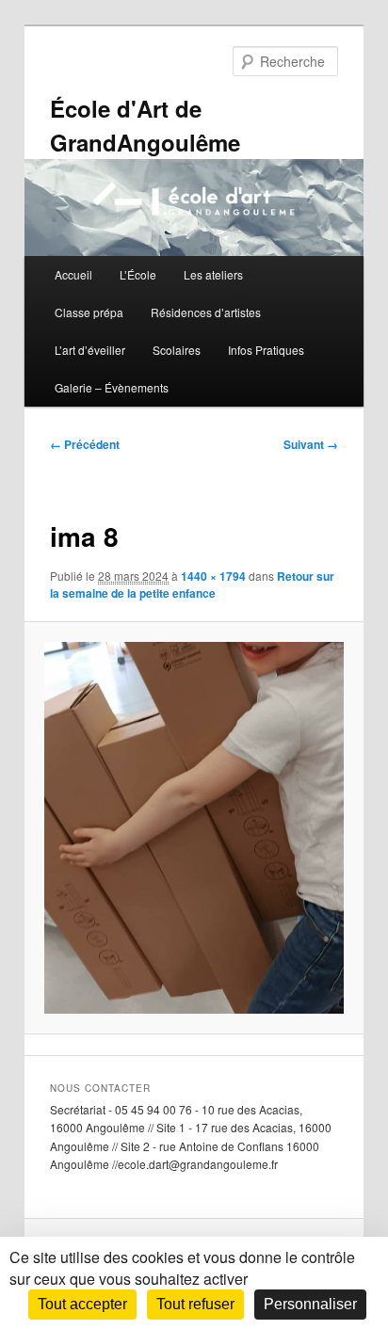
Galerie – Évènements (112, 387)
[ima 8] (193, 828)
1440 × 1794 (213, 576)
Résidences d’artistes (206, 312)
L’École (138, 274)
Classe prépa (89, 312)
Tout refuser (195, 1304)
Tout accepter (82, 1304)
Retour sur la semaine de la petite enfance (192, 584)
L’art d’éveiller (90, 350)
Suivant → (310, 444)
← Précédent (85, 444)
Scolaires (177, 350)
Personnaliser (310, 1304)
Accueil (73, 274)
